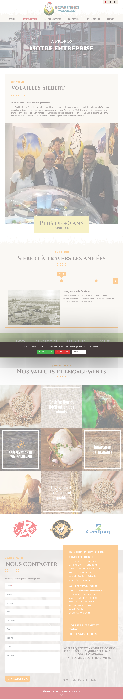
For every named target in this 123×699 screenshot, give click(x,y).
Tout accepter (46, 352)
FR (105, 2)
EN (110, 2)
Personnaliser (79, 352)
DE (115, 2)
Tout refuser (63, 352)
